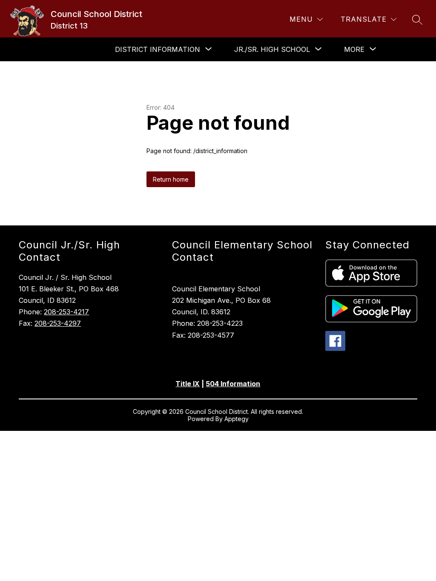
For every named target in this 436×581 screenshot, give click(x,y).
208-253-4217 (66, 312)
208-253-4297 (57, 323)
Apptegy (236, 418)
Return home (171, 179)
